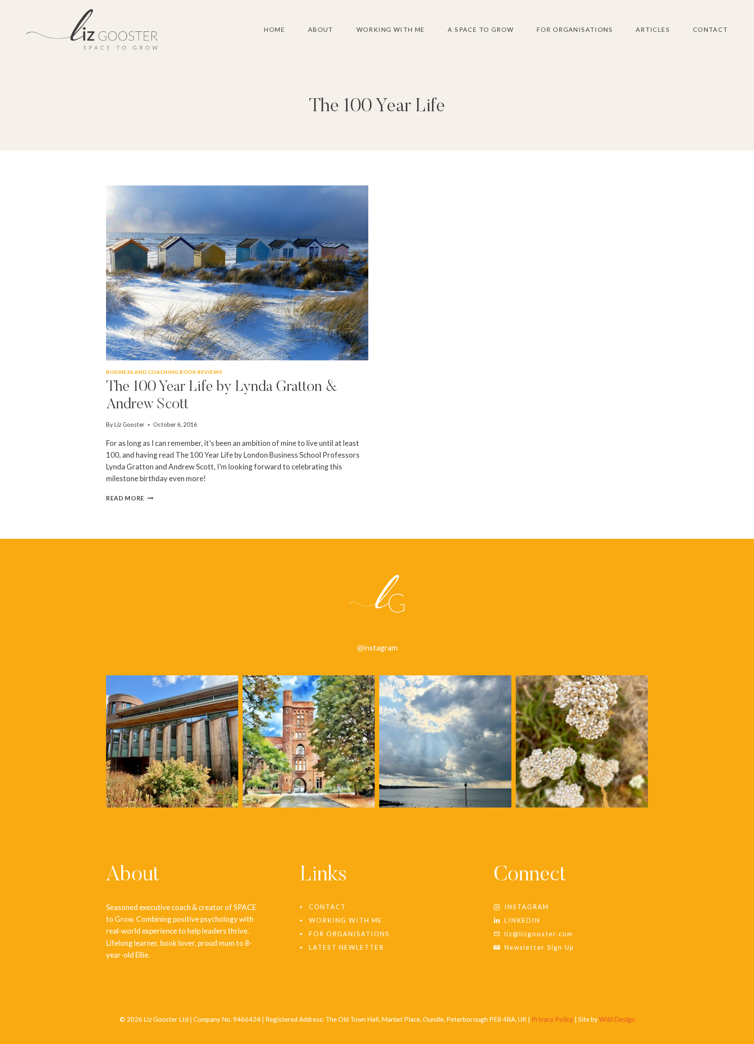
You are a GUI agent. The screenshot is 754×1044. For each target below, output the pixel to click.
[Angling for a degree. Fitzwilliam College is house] (172, 741)
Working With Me (390, 29)
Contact (710, 29)
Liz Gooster (129, 424)
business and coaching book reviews (164, 372)
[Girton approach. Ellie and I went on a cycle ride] (309, 741)
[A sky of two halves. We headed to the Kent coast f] (445, 741)
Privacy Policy (552, 1019)
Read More (130, 498)
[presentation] (237, 272)
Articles (653, 29)
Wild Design (617, 1019)
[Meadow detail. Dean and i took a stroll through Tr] (582, 741)
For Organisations (575, 29)
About (320, 29)
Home (274, 29)
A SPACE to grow (481, 29)
